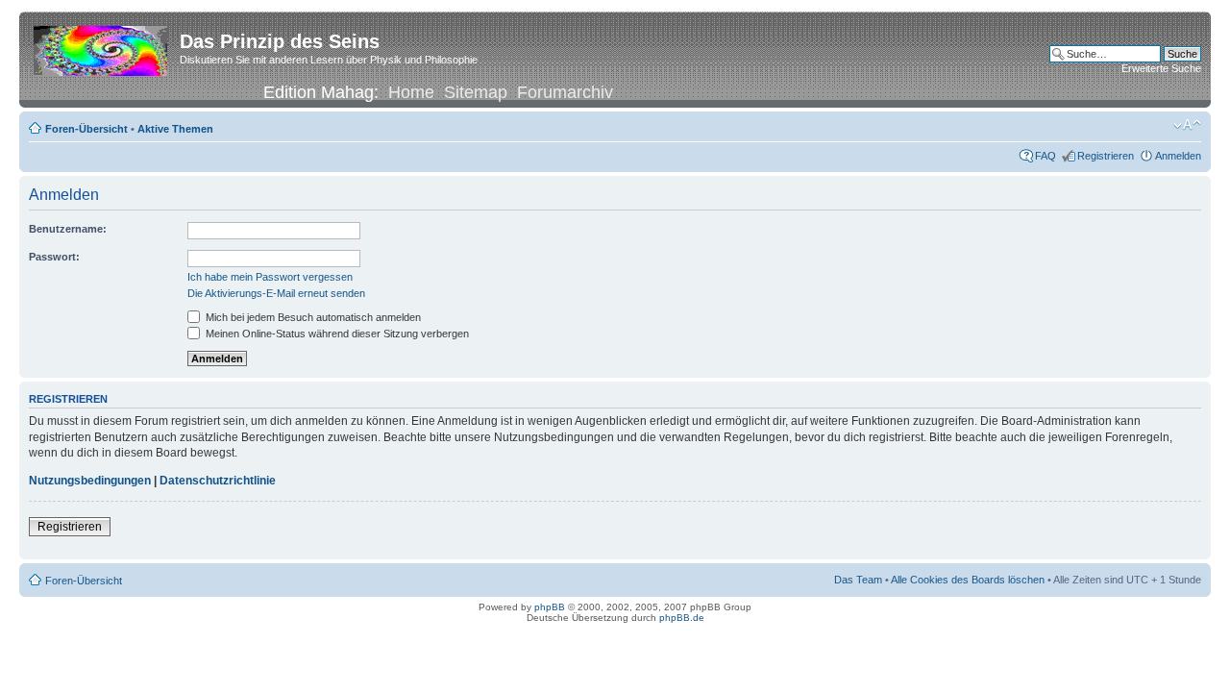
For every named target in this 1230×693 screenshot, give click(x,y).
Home (411, 92)
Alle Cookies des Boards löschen (968, 579)
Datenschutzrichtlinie (218, 480)
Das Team (858, 579)
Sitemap (475, 92)
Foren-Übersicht (86, 129)
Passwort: (54, 256)
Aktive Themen (175, 129)
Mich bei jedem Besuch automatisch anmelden (312, 317)
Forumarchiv (565, 92)
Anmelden (1178, 155)
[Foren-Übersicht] (102, 47)
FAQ (1045, 155)
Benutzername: (68, 229)
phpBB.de (681, 617)
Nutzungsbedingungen (90, 480)
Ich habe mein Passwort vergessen (270, 277)
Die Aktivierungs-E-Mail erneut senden (276, 293)
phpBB (549, 607)
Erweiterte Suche (1161, 68)
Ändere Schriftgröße (1187, 125)
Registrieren (1105, 155)
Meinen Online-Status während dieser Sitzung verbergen (336, 333)
